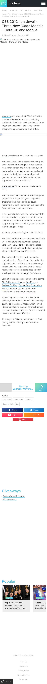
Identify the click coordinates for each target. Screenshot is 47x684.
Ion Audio (6, 116)
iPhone (14, 14)
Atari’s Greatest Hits (11, 282)
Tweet (36, 410)
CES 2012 (7, 399)
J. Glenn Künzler (9, 35)
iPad (9, 14)
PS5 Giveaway (10, 499)
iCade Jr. (29, 399)
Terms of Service (23, 675)
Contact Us (24, 666)
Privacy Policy (23, 671)
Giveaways (23, 680)
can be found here (26, 291)
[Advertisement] (23, 89)
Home (4, 14)
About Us (23, 662)
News (21, 14)
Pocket (25, 419)
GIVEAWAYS (26, 10)
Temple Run (24, 285)
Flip (13, 414)
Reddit (36, 415)
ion (17, 404)
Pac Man (30, 282)
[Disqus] (23, 455)
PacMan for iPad (9, 285)
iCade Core (7, 155)
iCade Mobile (8, 186)
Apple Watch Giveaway (14, 496)
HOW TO (14, 10)
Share (14, 410)
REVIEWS (38, 10)
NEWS (4, 10)
